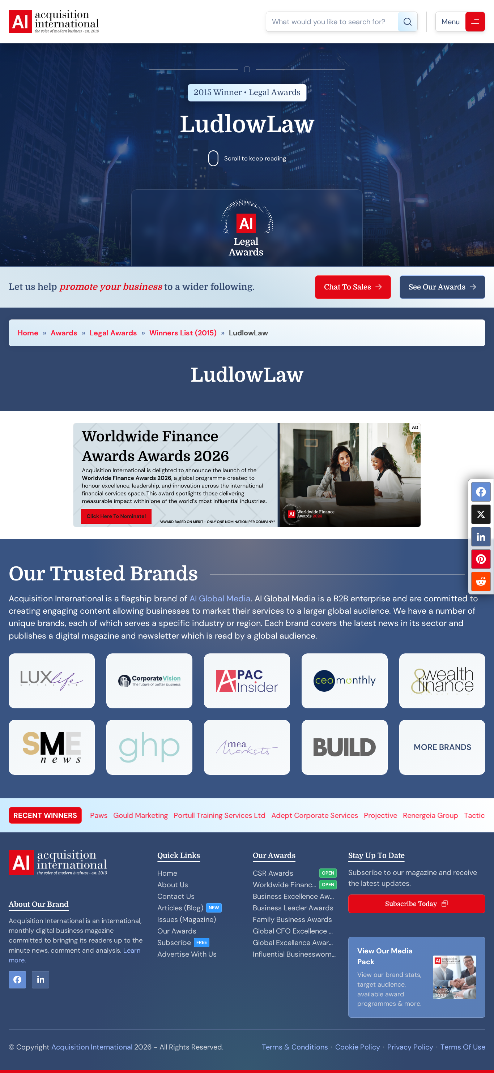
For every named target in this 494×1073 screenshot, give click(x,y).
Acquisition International (91, 1047)
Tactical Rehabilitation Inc (432, 815)
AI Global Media (220, 598)
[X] (481, 514)
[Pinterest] (481, 559)
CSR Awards (273, 873)
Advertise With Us (187, 954)
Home (28, 333)
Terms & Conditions (295, 1047)
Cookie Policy (357, 1047)
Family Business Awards (292, 919)
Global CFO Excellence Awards (295, 931)
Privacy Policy (410, 1047)
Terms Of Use (462, 1047)
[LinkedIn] (481, 536)
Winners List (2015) (183, 333)
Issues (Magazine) (186, 919)
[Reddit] (481, 581)
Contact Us (176, 896)
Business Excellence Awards (295, 896)
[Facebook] (481, 492)
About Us (172, 884)
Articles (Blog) (180, 908)
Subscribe (174, 942)
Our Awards (176, 931)
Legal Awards (113, 333)
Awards (64, 333)
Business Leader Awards (293, 908)
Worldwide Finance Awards (284, 884)
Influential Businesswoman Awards (295, 954)
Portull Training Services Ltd (145, 815)
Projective (306, 815)
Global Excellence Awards (295, 942)
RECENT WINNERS (45, 815)
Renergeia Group (356, 815)
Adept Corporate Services (240, 815)
